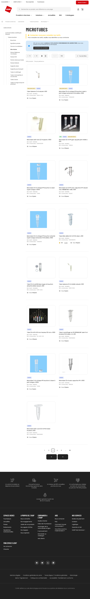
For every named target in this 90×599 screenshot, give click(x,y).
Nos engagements (26, 521)
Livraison (74, 521)
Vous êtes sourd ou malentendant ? (61, 530)
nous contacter (64, 37)
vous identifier (52, 37)
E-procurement (42, 531)
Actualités (7, 521)
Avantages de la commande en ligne (44, 527)
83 (70, 450)
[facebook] (37, 563)
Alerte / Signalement (21, 578)
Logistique (75, 524)
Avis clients (41, 538)
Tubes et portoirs (34, 21)
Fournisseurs (40, 2)
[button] (5, 1)
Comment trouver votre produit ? (60, 525)
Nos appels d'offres (26, 527)
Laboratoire (21, 21)
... (65, 450)
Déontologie (73, 575)
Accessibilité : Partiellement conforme (61, 578)
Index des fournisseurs (44, 524)
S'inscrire (6, 549)
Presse (5, 524)
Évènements (7, 527)
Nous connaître (25, 519)
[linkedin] (53, 563)
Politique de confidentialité (39, 578)
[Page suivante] (63, 457)
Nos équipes (24, 530)
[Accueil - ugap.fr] (8, 9)
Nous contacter (59, 519)
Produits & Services (10, 21)
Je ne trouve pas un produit (41, 48)
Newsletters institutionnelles (8, 531)
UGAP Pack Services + (78, 530)
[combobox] (29, 56)
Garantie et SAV (77, 527)
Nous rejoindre (25, 533)
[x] (48, 563)
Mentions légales (15, 575)
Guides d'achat (42, 521)
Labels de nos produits (27, 524)
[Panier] (82, 9)
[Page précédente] (51, 457)
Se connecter (8, 546)
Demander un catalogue (42, 535)
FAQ (56, 521)
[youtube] (42, 563)
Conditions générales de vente (32, 575)
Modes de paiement (78, 519)
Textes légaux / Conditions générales (55, 575)
